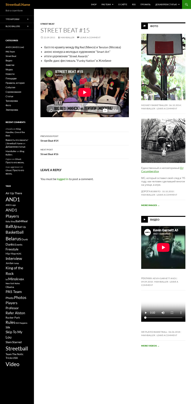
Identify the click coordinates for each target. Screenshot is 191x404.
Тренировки (12, 19)
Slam (9, 342)
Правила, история (15, 83)
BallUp (11, 226)
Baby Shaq (10, 221)
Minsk (13, 279)
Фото (154, 26)
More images (150, 205)
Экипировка (12, 109)
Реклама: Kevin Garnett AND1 (159, 278)
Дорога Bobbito (151, 191)
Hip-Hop (11, 253)
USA (15, 357)
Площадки (11, 78)
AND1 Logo (11, 205)
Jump (16, 263)
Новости (10, 74)
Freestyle (12, 249)
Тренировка (12, 100)
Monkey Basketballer (154, 105)
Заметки (10, 65)
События (10, 87)
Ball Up (22, 226)
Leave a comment (90, 37)
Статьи (9, 96)
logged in (62, 179)
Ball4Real (21, 221)
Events (18, 244)
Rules (10, 322)
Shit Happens (21, 323)
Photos (20, 297)
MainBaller (67, 37)
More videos (150, 345)
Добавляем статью (166, 4)
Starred (17, 342)
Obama (10, 287)
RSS (134, 4)
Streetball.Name (18, 4)
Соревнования (13, 92)
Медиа (9, 69)
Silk (8, 327)
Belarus (13, 238)
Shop (94, 4)
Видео (154, 219)
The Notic (18, 354)
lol (7, 279)
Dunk (24, 239)
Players (11, 303)
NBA (21, 279)
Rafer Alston (15, 313)
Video (12, 364)
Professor (12, 308)
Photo (10, 298)
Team (9, 354)
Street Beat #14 (49, 138)
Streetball (17, 348)
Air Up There (14, 193)
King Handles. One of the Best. (15, 132)
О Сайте (122, 4)
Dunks (10, 244)
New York (10, 283)
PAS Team (106, 4)
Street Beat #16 (49, 152)
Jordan (10, 263)
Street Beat (47, 23)
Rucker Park (13, 317)
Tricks (9, 357)
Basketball (15, 232)
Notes (17, 283)
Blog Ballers (13, 26)
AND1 (13, 199)
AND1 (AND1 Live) (15, 47)
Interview (14, 258)
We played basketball (154, 331)
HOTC (19, 253)
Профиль (145, 4)
